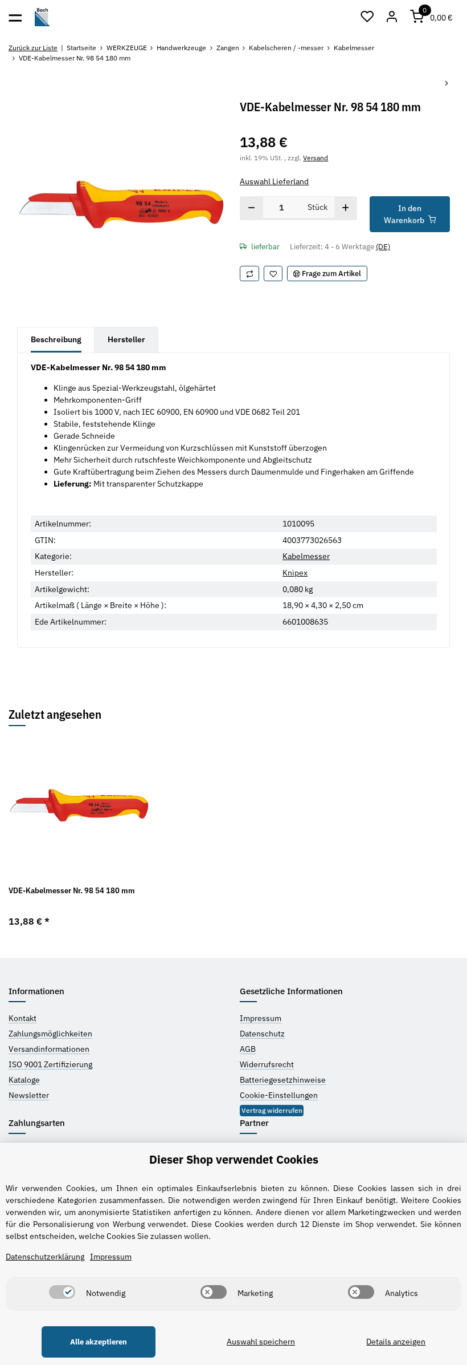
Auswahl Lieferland (274, 181)
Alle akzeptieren (98, 1342)
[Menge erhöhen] (345, 208)
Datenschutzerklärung (45, 1256)
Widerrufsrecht (267, 1064)
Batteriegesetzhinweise (283, 1080)
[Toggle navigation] (15, 16)
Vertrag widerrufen (271, 1110)
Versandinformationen (49, 1049)
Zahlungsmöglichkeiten (50, 1033)
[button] (367, 17)
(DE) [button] (383, 247)
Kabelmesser (306, 556)
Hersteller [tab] (126, 339)
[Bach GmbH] (42, 17)
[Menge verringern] (251, 208)
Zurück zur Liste (33, 47)
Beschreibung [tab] (56, 339)
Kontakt (22, 1018)
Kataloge (24, 1080)
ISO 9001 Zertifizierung (50, 1064)
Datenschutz (262, 1033)
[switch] (62, 1292)
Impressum (260, 1018)
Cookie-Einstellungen (279, 1095)
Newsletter (29, 1095)
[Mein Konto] (392, 17)
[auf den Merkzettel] (273, 273)
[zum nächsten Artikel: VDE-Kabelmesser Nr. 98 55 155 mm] (446, 84)
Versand (315, 157)
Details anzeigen (395, 1341)
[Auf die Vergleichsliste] (249, 273)
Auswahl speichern (261, 1341)
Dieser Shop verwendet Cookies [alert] (233, 1159)
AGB (248, 1049)
